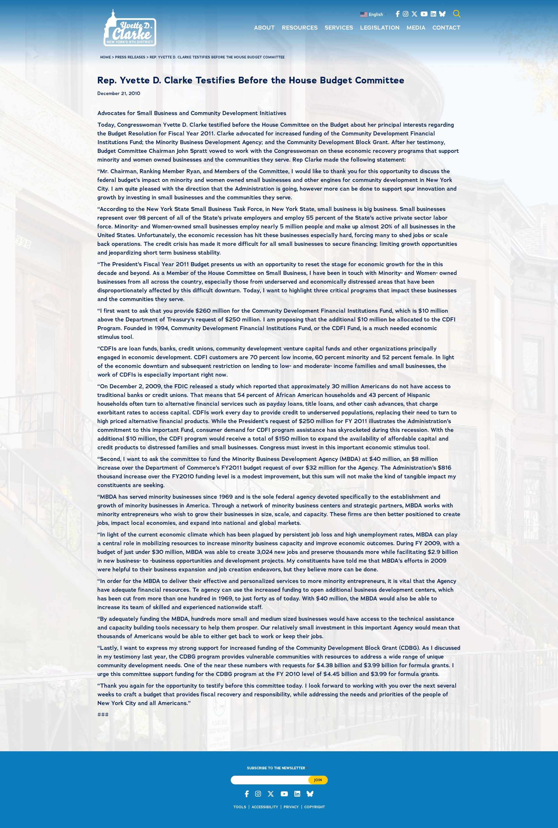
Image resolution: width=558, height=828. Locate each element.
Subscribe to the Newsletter (277, 768)
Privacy (291, 807)
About (264, 27)
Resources (300, 27)
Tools (239, 807)
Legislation (380, 27)
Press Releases (130, 57)
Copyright (314, 807)
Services (339, 27)
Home (105, 57)
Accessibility (265, 807)
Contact (446, 27)
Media (416, 27)
